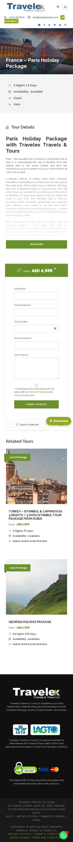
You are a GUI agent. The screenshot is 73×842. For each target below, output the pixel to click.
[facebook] (44, 24)
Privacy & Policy (20, 834)
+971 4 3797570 (17, 17)
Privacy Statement (24, 395)
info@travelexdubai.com (45, 17)
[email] (39, 24)
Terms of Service (38, 392)
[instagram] (65, 24)
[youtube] (60, 24)
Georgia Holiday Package (30, 622)
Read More (36, 244)
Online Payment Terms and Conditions (36, 837)
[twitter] (55, 24)
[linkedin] (49, 24)
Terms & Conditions (49, 834)
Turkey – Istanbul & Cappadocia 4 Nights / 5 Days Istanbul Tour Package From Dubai (35, 515)
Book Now (61, 421)
